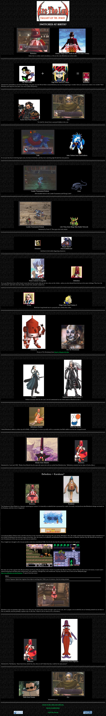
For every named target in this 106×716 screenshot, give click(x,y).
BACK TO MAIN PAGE (53, 708)
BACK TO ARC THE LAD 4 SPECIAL (53, 704)
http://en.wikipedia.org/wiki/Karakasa (11, 573)
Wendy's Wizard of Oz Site (61, 352)
